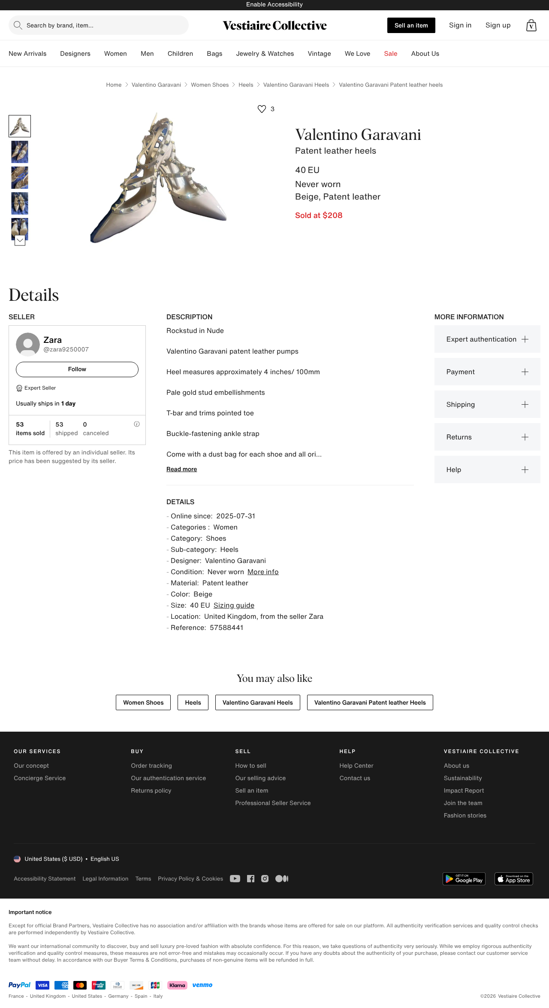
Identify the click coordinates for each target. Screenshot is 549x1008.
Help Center (357, 765)
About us (456, 765)
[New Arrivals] (53, 53)
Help (454, 469)
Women (115, 53)
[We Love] (377, 53)
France (16, 996)
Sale (391, 53)
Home (114, 85)
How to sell (250, 765)
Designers (75, 53)
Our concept (31, 765)
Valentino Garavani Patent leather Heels (370, 702)
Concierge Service (40, 778)
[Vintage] (338, 53)
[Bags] (229, 53)
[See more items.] (20, 240)
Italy (158, 996)
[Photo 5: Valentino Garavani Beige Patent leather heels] (20, 229)
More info (263, 571)
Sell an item (411, 25)
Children (180, 53)
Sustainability (463, 778)
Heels (245, 85)
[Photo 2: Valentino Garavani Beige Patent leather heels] (20, 152)
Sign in (460, 25)
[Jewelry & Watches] (300, 53)
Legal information (105, 879)
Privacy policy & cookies (190, 879)
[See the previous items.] (20, 115)
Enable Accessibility (274, 4)
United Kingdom (48, 996)
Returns (459, 437)
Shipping (460, 404)
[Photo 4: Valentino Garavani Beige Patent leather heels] (20, 203)
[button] (531, 25)
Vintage (319, 53)
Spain (141, 996)
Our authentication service (168, 778)
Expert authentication (481, 339)
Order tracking (151, 765)
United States (87, 996)
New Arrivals (27, 53)
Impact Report (464, 790)
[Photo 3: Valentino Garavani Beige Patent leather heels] (20, 177)
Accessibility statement (44, 879)
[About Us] (446, 53)
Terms (143, 879)
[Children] (199, 53)
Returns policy (151, 790)
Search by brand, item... (60, 25)
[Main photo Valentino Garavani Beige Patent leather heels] (20, 126)
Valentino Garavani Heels (296, 85)
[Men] (160, 53)
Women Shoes (210, 85)
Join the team (463, 803)
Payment (460, 371)
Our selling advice (260, 778)
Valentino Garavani (156, 85)
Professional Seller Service (273, 803)
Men (147, 53)
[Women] (133, 53)
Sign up (498, 25)
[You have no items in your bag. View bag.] (531, 25)
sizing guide (234, 605)
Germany (118, 996)
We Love (358, 53)
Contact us (355, 778)
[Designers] (97, 53)
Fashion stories (465, 815)
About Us (425, 53)
